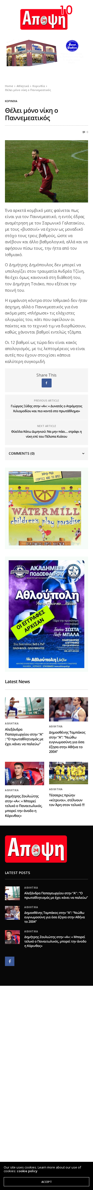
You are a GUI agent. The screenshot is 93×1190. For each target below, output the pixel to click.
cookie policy (27, 1171)
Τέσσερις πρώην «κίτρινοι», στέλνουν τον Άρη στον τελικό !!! (67, 800)
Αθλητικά (12, 723)
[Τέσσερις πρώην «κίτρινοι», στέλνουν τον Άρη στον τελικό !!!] (68, 773)
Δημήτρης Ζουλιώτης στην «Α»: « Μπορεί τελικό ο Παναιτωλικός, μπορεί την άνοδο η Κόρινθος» (23, 806)
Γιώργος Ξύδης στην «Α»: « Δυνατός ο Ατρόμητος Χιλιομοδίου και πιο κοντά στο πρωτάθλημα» (46, 408)
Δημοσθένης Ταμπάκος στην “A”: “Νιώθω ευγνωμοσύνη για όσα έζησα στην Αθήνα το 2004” (67, 742)
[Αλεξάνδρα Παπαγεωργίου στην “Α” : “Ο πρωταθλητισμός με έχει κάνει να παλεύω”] (24, 707)
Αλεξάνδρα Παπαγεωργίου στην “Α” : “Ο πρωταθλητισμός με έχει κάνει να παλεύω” (24, 736)
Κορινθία (11, 101)
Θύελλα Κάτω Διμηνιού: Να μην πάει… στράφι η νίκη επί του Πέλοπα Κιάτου (46, 434)
